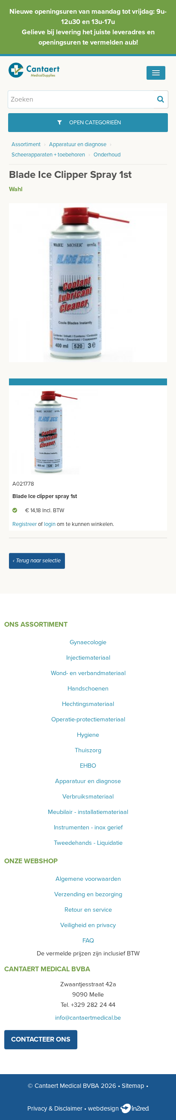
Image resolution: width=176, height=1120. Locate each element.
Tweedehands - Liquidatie (88, 843)
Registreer (24, 524)
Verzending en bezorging (88, 894)
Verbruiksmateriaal (88, 796)
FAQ (88, 940)
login (50, 524)
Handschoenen (88, 688)
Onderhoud (107, 154)
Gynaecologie (88, 642)
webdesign (104, 1108)
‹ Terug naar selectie (37, 560)
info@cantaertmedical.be (88, 1017)
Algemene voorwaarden (88, 879)
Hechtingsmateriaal (88, 704)
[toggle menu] (156, 73)
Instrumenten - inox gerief (88, 827)
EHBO (88, 765)
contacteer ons (40, 1039)
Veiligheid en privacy (88, 925)
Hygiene (88, 735)
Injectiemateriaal (88, 657)
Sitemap (133, 1086)
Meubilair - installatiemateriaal (88, 812)
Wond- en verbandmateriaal (88, 673)
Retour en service (88, 909)
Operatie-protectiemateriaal (88, 719)
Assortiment (26, 144)
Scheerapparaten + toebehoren (48, 154)
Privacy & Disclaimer (54, 1108)
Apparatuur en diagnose (77, 144)
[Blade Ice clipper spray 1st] (88, 282)
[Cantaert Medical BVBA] (41, 70)
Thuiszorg (88, 750)
